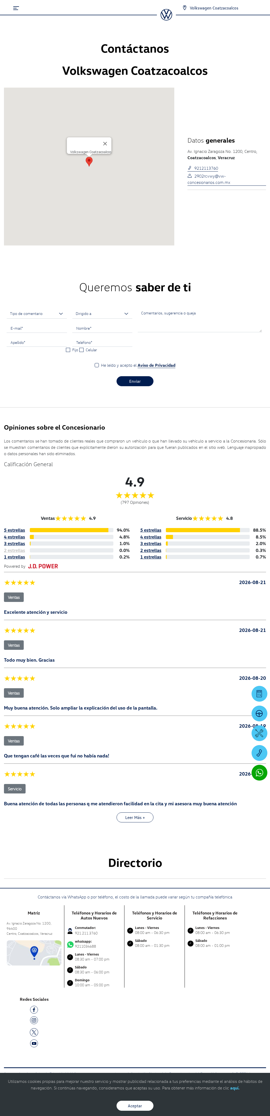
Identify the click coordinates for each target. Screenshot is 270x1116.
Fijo (75, 349)
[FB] (34, 1010)
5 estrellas (14, 530)
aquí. (234, 1087)
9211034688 (85, 943)
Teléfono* (84, 342)
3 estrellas (14, 543)
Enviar (135, 381)
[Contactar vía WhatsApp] (259, 773)
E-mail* (17, 328)
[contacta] (34, 952)
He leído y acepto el (138, 365)
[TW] (34, 1032)
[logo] (166, 18)
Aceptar (135, 1105)
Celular (91, 349)
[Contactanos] (184, 8)
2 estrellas (150, 550)
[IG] (34, 1021)
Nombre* (83, 328)
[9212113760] (259, 753)
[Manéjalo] (259, 713)
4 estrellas (14, 537)
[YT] (34, 1044)
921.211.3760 (86, 933)
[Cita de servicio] (259, 733)
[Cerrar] (105, 143)
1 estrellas (14, 557)
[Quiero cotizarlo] (259, 694)
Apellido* (18, 342)
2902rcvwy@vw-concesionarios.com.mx (208, 179)
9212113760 (206, 168)
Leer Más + (135, 817)
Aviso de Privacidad (156, 365)
